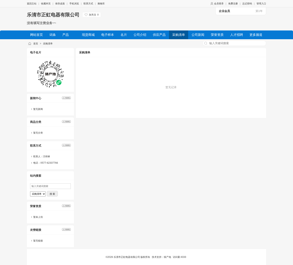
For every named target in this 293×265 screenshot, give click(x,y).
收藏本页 (46, 3)
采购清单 (48, 43)
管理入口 (261, 3)
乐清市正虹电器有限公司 (53, 14)
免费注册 (233, 3)
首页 (35, 43)
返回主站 (31, 3)
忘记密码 (247, 3)
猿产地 (167, 257)
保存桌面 (60, 3)
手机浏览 (74, 3)
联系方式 (88, 3)
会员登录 (219, 3)
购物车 (101, 3)
